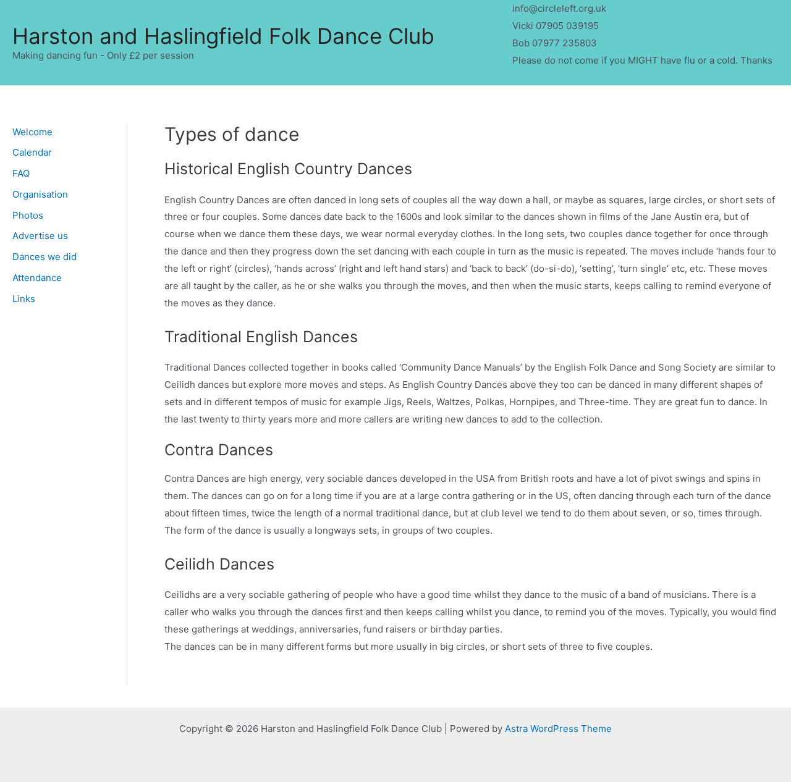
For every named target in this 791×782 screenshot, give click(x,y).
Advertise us (40, 236)
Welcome (32, 132)
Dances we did (44, 257)
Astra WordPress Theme (558, 728)
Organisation (40, 194)
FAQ (21, 173)
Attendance (37, 278)
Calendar (32, 152)
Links (23, 299)
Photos (27, 215)
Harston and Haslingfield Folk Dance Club (223, 36)
